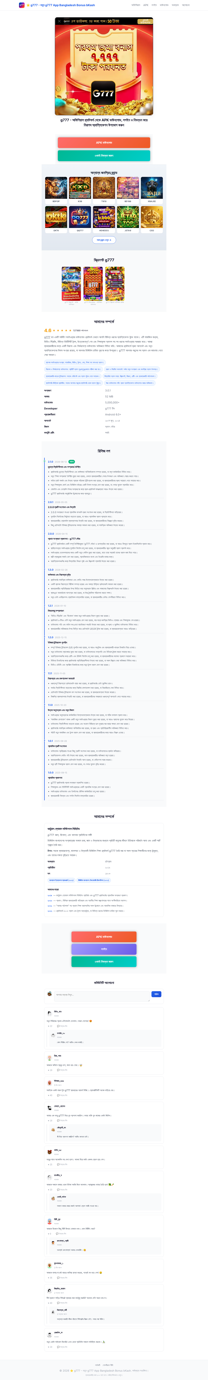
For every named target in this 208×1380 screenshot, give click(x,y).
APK (145, 5)
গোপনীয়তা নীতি (108, 1365)
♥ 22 (50, 1026)
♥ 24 (50, 1347)
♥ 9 (49, 1234)
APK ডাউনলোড (104, 142)
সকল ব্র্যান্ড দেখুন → (104, 240)
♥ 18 (50, 1070)
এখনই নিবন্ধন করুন (104, 155)
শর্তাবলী (97, 1365)
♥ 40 (50, 1095)
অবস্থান (175, 5)
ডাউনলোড (164, 5)
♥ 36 (50, 1278)
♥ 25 (50, 1164)
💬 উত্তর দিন (62, 1026)
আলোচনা (185, 5)
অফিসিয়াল (135, 5)
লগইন (154, 5)
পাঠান (156, 994)
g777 (47, 337)
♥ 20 (50, 1190)
